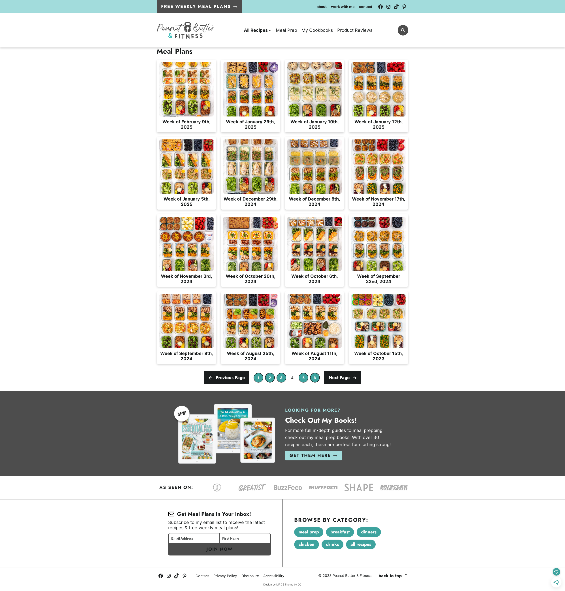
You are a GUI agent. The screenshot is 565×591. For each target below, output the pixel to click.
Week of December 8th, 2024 (314, 201)
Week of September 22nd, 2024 (378, 279)
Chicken (307, 544)
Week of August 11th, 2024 (314, 356)
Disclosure (250, 576)
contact (365, 6)
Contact (202, 576)
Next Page (343, 377)
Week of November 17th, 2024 (378, 201)
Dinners (369, 532)
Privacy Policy (225, 576)
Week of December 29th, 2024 (251, 201)
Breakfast (340, 532)
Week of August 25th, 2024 (250, 356)
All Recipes (360, 544)
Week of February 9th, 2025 (186, 124)
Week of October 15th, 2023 (378, 356)
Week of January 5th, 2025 (187, 201)
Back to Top (390, 576)
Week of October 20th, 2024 (250, 279)
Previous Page (226, 377)
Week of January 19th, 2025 (314, 124)
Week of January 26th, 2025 (250, 124)
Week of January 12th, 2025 (378, 124)
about (322, 6)
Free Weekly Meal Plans (196, 6)
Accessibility (273, 576)
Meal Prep (309, 532)
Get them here (310, 455)
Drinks (332, 544)
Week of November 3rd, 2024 (186, 279)
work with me (343, 6)
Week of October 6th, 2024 (314, 279)
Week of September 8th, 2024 (186, 356)
